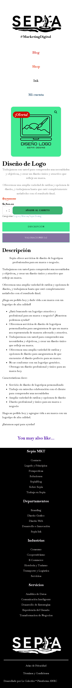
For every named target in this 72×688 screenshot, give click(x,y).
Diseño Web (36, 520)
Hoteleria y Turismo (36, 565)
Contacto (36, 460)
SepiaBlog (36, 481)
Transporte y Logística (36, 570)
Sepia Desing (35, 216)
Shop (36, 66)
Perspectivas (36, 470)
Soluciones (36, 476)
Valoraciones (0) (36, 237)
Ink (36, 81)
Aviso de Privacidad (36, 665)
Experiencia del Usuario (36, 610)
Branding (36, 510)
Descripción (36, 226)
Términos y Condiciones (36, 673)
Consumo (36, 549)
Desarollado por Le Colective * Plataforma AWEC (31, 681)
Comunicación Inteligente (36, 599)
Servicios (36, 576)
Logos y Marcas (20, 216)
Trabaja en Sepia (35, 492)
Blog (36, 52)
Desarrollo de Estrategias (36, 604)
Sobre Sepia (36, 486)
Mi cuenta (36, 95)
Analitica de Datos (36, 594)
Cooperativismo (36, 554)
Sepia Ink (36, 531)
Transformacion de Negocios (36, 615)
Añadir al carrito (37, 210)
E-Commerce (36, 560)
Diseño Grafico (36, 515)
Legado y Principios (36, 465)
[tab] (35, 226)
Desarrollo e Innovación (36, 526)
